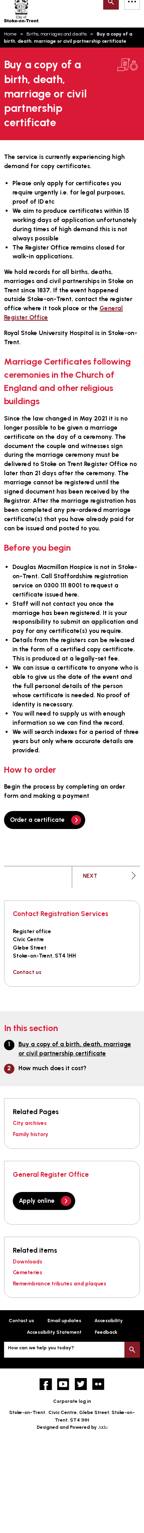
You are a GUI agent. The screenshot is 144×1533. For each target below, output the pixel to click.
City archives (30, 1123)
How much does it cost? (52, 1068)
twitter (81, 1384)
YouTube (63, 1384)
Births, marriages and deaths (56, 34)
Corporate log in (72, 1401)
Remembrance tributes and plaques (59, 1283)
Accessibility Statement (54, 1332)
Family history (30, 1134)
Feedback (106, 1332)
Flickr (98, 1384)
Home (10, 34)
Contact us (27, 972)
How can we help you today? (41, 1348)
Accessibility (108, 1320)
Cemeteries (27, 1272)
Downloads (27, 1261)
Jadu (102, 1427)
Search (132, 1349)
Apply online (37, 1200)
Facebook (46, 1384)
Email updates (64, 1320)
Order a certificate (37, 819)
